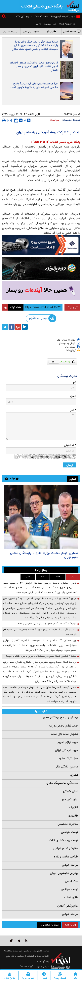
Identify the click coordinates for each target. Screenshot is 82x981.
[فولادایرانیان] (41, 245)
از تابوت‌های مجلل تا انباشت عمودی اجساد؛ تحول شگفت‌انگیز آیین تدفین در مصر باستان (34, 66)
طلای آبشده (70, 897)
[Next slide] (6, 478)
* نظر (73, 410)
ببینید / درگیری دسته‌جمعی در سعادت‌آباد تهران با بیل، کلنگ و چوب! (41, 656)
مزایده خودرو (70, 864)
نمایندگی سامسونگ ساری (62, 783)
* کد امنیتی (70, 445)
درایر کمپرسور (70, 799)
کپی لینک (72, 307)
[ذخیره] (16, 120)
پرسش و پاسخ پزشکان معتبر (60, 717)
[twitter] (5, 327)
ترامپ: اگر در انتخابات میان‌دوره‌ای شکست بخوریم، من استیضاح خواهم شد (39, 632)
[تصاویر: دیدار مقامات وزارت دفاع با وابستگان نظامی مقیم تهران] (41, 517)
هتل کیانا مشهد (68, 758)
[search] (4, 17)
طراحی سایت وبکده (66, 856)
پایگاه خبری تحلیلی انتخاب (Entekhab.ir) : (55, 142)
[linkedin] (25, 327)
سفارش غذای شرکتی (65, 848)
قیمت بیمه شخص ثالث (63, 840)
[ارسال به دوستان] (10, 120)
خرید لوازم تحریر (68, 742)
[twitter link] (11, 940)
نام (74, 382)
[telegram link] (19, 940)
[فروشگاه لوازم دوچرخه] (41, 268)
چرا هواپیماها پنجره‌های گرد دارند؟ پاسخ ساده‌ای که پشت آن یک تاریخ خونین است (34, 85)
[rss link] (26, 940)
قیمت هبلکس (69, 832)
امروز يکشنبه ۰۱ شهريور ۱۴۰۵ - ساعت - (54, 16)
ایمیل (73, 396)
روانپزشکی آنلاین (67, 905)
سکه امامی (71, 881)
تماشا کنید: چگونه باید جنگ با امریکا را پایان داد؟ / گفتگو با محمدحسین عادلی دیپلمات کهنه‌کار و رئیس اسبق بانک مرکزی (35, 45)
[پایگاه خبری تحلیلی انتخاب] (73, 6)
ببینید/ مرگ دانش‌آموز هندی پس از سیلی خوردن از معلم (47, 624)
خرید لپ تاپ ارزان (66, 750)
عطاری (74, 774)
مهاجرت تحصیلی (68, 824)
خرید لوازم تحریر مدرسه (63, 725)
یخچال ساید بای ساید (64, 734)
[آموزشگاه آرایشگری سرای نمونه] (41, 290)
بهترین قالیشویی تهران (64, 873)
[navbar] (78, 16)
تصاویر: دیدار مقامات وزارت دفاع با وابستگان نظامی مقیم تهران (44, 554)
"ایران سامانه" (26, 966)
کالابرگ (73, 807)
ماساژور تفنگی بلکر (67, 766)
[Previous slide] (17, 478)
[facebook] (12, 327)
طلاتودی (73, 815)
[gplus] (18, 327)
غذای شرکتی (70, 791)
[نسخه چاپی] (4, 120)
